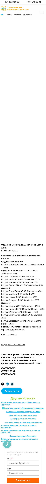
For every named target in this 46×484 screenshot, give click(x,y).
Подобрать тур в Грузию (13, 344)
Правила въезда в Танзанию (23, 436)
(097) (34, 1)
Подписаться (23, 480)
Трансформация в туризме (23, 419)
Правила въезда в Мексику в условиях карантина (19, 440)
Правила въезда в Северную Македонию (23, 422)
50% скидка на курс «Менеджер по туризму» (23, 408)
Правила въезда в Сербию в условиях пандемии (19, 426)
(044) (12, 1)
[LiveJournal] (13, 384)
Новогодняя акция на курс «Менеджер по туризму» (20, 403)
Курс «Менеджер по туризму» (23, 415)
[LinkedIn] (8, 384)
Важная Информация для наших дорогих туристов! (20, 431)
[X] (3, 384)
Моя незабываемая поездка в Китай (23, 412)
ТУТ (32, 357)
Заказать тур (12, 391)
